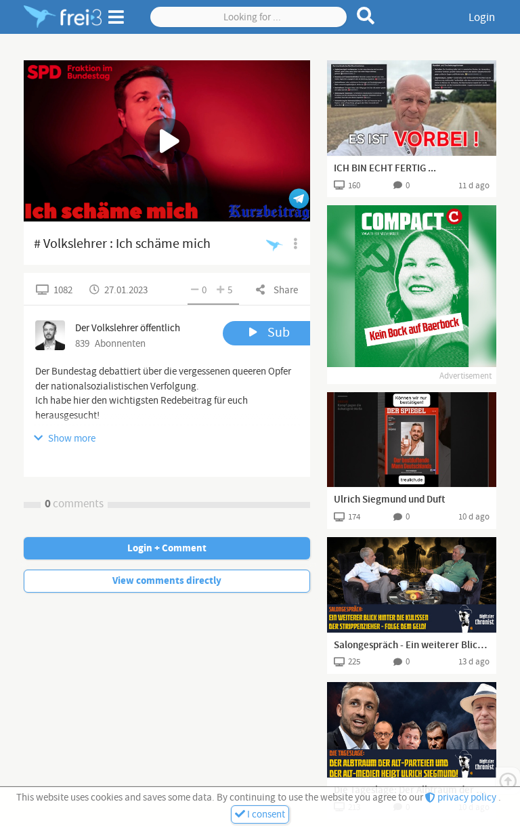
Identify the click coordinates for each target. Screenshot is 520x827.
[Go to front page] (63, 17)
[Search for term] (365, 15)
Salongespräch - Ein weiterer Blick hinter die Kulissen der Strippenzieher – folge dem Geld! (412, 645)
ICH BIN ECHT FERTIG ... (385, 168)
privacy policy (466, 797)
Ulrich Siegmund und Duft (389, 500)
